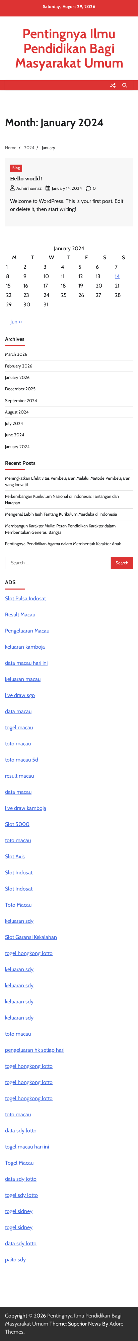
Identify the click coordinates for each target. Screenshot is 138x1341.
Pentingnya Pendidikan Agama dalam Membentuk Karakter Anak (63, 543)
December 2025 (20, 388)
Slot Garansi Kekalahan (31, 937)
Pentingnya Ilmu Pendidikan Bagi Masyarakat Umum (69, 48)
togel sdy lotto (21, 1195)
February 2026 (18, 366)
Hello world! (26, 178)
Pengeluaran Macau (27, 631)
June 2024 (14, 434)
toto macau (18, 840)
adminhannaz (29, 188)
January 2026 (17, 377)
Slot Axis (15, 856)
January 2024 (17, 446)
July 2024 (14, 423)
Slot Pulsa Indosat (25, 598)
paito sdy (15, 1259)
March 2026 (16, 354)
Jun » (16, 321)
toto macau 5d (21, 759)
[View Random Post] (113, 85)
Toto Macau (18, 905)
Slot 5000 (17, 824)
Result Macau (20, 614)
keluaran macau (23, 679)
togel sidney (18, 1211)
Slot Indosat (18, 872)
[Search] (125, 85)
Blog (16, 168)
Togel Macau (19, 1163)
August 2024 (16, 412)
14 (117, 276)
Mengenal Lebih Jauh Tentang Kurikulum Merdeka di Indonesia (61, 514)
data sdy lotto (21, 1179)
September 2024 (21, 400)
